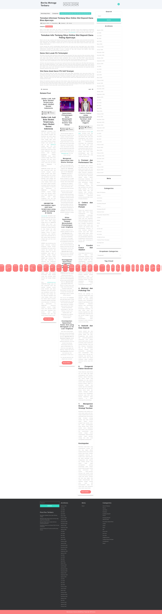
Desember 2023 (100, 119)
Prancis (98, 206)
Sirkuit (98, 223)
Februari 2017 (100, 172)
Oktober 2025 (100, 58)
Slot (98, 225)
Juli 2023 (99, 133)
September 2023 (101, 127)
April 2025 (99, 74)
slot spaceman (72, 32)
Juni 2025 (99, 69)
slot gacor (158, 266)
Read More (49, 319)
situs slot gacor (118, 267)
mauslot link (78, 266)
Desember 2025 (100, 52)
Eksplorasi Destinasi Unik (8, 267)
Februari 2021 (100, 167)
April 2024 (99, 108)
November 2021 (100, 158)
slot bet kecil (142, 267)
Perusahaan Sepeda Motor (103, 214)
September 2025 (101, 60)
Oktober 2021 (100, 161)
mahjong (40, 265)
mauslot (65, 265)
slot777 (128, 265)
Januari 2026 (100, 49)
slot (123, 265)
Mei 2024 (99, 105)
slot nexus (99, 231)
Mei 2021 (99, 164)
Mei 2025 (99, 72)
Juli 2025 (99, 66)
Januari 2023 (100, 147)
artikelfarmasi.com (51, 282)
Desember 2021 (100, 155)
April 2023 (99, 141)
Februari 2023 (100, 144)
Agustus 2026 (100, 30)
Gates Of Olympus (101, 192)
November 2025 (100, 55)
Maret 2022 (99, 150)
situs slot (113, 266)
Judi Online (99, 197)
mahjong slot (46, 266)
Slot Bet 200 (137, 267)
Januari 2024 (100, 116)
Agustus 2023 (100, 130)
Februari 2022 (100, 153)
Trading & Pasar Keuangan (103, 239)
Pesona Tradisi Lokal (90, 267)
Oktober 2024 (100, 91)
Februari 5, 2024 (45, 23)
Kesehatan (99, 200)
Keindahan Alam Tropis (32, 267)
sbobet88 (102, 265)
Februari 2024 (100, 113)
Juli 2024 (99, 99)
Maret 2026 (99, 44)
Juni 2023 (99, 136)
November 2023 (100, 122)
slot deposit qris (152, 267)
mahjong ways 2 (59, 266)
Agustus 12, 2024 (83, 126)
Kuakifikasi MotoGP (101, 203)
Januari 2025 (100, 83)
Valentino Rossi (100, 211)
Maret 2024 (99, 111)
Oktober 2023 (100, 125)
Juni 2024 (99, 102)
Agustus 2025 (100, 63)
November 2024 (100, 88)
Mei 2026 (99, 38)
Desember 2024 (100, 85)
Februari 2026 (100, 46)
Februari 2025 (100, 80)
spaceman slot (64, 153)
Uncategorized (55, 13)
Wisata (98, 245)
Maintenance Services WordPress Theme (77, 611)
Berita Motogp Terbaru (45, 13)
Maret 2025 (99, 77)
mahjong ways (53, 266)
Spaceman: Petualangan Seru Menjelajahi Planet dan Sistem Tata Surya (67, 119)
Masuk (98, 182)
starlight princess (101, 237)
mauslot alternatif (72, 266)
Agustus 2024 (100, 97)
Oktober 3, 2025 (65, 128)
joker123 (15, 265)
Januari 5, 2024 (46, 111)
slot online (99, 234)
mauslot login (84, 266)
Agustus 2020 (100, 169)
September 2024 (101, 94)
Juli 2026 (99, 32)
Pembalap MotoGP (101, 209)
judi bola (21, 266)
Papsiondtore (54, 23)
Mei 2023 (99, 139)
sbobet (98, 220)
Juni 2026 (99, 35)
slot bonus (147, 266)
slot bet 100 (44, 215)
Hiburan (99, 195)
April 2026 (99, 41)
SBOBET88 (53, 144)
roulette (99, 217)
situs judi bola (108, 267)
